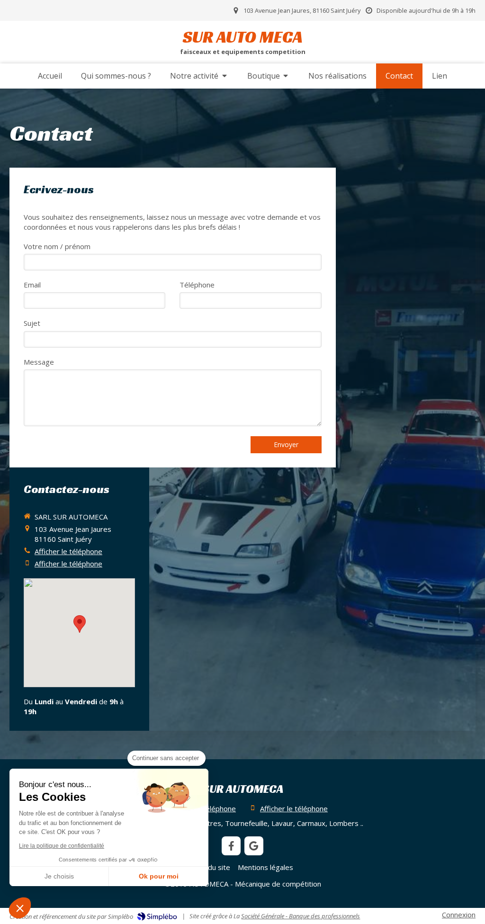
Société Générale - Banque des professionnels (300, 916)
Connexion (459, 914)
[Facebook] (231, 845)
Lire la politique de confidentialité (61, 846)
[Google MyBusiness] (253, 845)
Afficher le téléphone (68, 551)
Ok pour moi (159, 876)
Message (39, 362)
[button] (20, 908)
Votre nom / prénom (57, 246)
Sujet (32, 323)
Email (32, 284)
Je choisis (59, 876)
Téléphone (197, 284)
